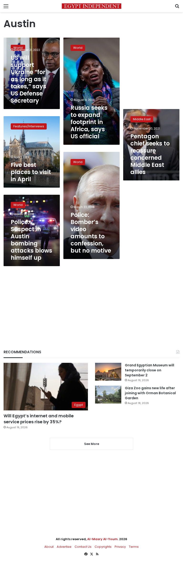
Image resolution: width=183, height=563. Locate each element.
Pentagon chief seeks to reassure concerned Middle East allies (150, 154)
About (49, 546)
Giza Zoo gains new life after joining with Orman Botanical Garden (150, 393)
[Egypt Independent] (91, 6)
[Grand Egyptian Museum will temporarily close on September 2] (108, 372)
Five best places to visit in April (31, 172)
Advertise (64, 546)
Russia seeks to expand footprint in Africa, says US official (89, 122)
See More (91, 444)
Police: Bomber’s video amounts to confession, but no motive (91, 232)
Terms (134, 546)
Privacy (120, 546)
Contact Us (83, 546)
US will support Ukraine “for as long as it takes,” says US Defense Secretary (28, 79)
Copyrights (103, 546)
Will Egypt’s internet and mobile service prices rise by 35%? (39, 419)
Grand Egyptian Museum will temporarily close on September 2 (149, 370)
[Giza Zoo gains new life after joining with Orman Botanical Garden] (108, 395)
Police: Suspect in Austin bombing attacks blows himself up (31, 240)
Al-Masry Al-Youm (102, 539)
